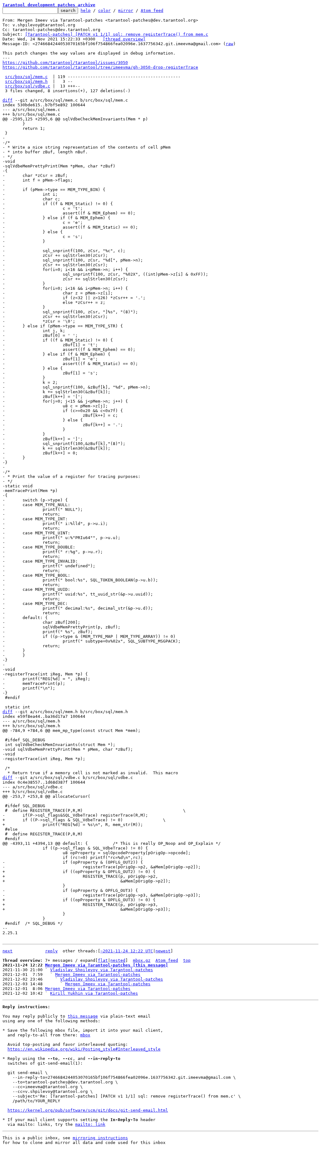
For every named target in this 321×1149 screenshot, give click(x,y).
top (187, 960)
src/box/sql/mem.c (26, 76)
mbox (85, 1035)
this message (83, 1016)
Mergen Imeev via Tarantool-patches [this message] (106, 965)
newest (163, 951)
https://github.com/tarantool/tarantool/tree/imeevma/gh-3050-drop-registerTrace (100, 67)
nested (117, 960)
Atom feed (152, 10)
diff (8, 100)
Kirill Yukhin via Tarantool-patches (94, 993)
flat (103, 960)
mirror (125, 10)
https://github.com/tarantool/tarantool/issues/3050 (65, 62)
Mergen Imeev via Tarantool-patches (97, 974)
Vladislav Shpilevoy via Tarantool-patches (101, 969)
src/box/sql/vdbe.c (27, 86)
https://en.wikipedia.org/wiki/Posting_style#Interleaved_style (84, 1049)
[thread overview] (124, 39)
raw (229, 43)
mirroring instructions (100, 1138)
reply (51, 951)
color (104, 10)
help (86, 10)
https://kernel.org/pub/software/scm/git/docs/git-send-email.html (88, 1110)
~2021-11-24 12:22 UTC (126, 951)
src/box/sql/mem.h (26, 81)
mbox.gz (141, 960)
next (8, 951)
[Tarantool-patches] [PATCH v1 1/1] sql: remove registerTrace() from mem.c (116, 34)
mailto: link (90, 1124)
